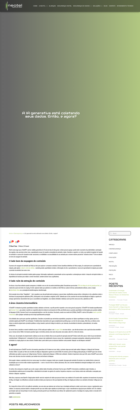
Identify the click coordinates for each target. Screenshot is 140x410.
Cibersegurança (18, 233)
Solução (112, 279)
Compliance (113, 253)
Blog (106, 6)
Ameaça (111, 244)
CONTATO (112, 6)
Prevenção (113, 266)
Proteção (112, 270)
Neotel (111, 261)
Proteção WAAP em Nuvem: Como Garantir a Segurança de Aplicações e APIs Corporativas (119, 307)
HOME (35, 6)
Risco (111, 274)
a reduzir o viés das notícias (27, 268)
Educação (112, 257)
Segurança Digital (64, 6)
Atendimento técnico (125, 6)
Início (10, 233)
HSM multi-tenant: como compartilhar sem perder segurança (117, 346)
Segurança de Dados (81, 6)
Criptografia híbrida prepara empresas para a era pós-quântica (118, 359)
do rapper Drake (58, 329)
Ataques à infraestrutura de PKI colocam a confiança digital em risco (120, 334)
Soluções (96, 6)
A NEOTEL (42, 6)
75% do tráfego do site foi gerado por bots (89, 285)
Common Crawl (15, 310)
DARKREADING (16, 397)
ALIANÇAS (52, 6)
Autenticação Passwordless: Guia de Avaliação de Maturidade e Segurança (118, 321)
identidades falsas (15, 290)
